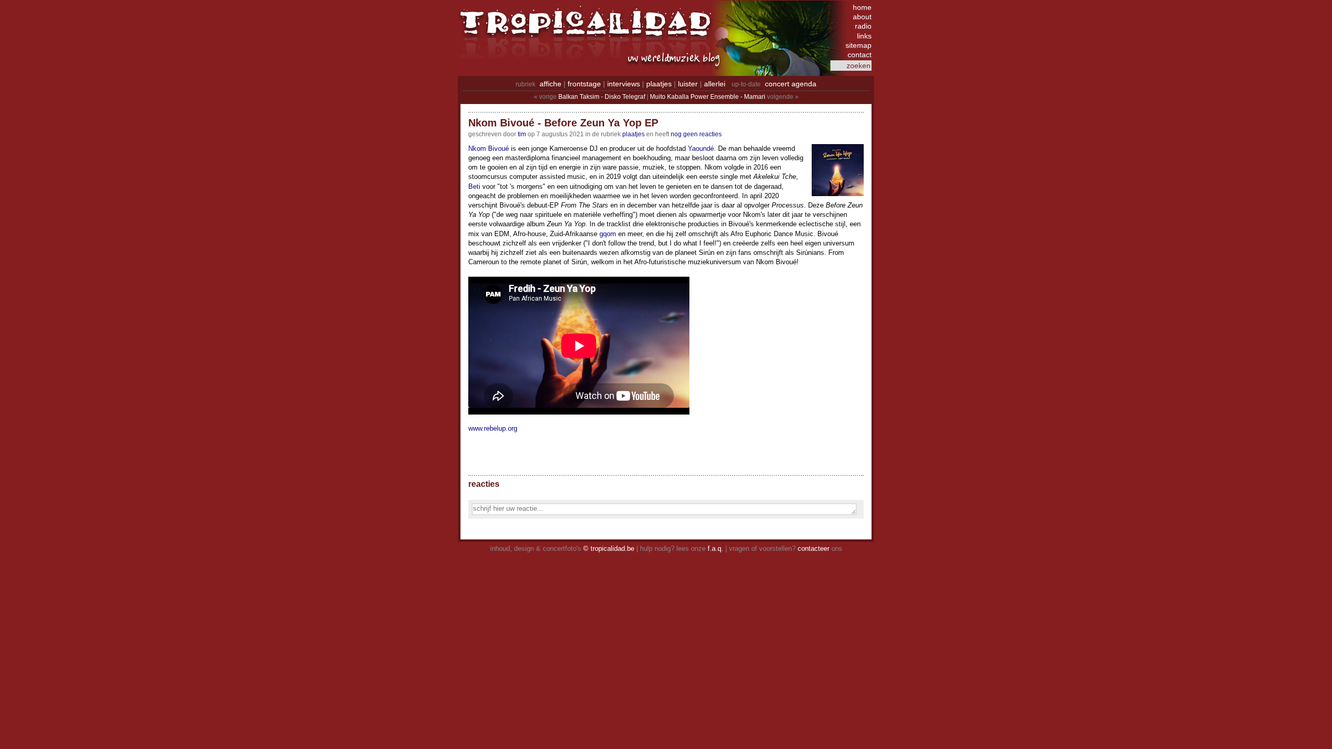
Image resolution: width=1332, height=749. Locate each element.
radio (863, 26)
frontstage (584, 84)
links (864, 36)
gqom (607, 234)
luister (688, 84)
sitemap (859, 45)
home (862, 7)
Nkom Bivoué (488, 148)
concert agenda (790, 84)
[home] (588, 29)
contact (860, 54)
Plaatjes (633, 134)
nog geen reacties (696, 134)
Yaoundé (701, 148)
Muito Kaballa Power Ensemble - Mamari (707, 96)
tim (522, 134)
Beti (474, 186)
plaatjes (659, 84)
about (862, 16)
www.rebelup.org (492, 428)
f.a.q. (715, 548)
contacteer (813, 548)
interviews (623, 84)
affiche (550, 84)
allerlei (714, 84)
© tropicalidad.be (608, 548)
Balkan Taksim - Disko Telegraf (601, 96)
